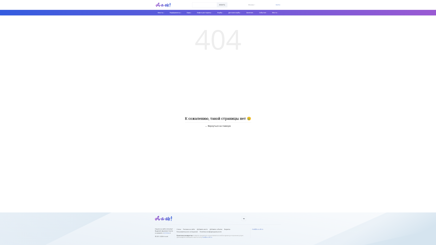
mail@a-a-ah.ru (207, 237)
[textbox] (204, 3)
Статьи (179, 229)
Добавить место (202, 229)
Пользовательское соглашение (187, 232)
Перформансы (175, 13)
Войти (278, 5)
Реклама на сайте (189, 229)
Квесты (161, 13)
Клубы (220, 13)
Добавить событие (216, 229)
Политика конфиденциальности (211, 232)
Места (274, 13)
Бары (189, 13)
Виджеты (227, 229)
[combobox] (204, 4)
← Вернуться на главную (218, 126)
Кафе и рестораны (204, 13)
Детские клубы (234, 13)
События (262, 13)
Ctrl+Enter (166, 233)
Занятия (249, 13)
